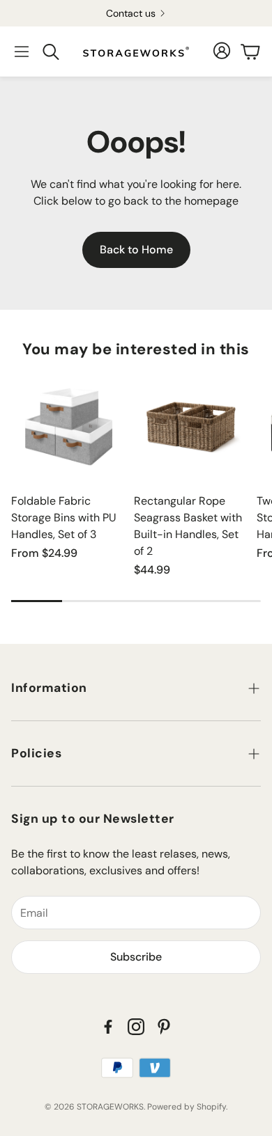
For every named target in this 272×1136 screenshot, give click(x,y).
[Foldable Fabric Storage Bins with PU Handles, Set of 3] (68, 425)
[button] (21, 51)
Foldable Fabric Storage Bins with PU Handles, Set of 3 (63, 518)
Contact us (131, 13)
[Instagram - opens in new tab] (136, 1026)
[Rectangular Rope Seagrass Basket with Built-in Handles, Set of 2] (191, 425)
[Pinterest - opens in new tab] (164, 1026)
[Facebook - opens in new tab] (108, 1026)
